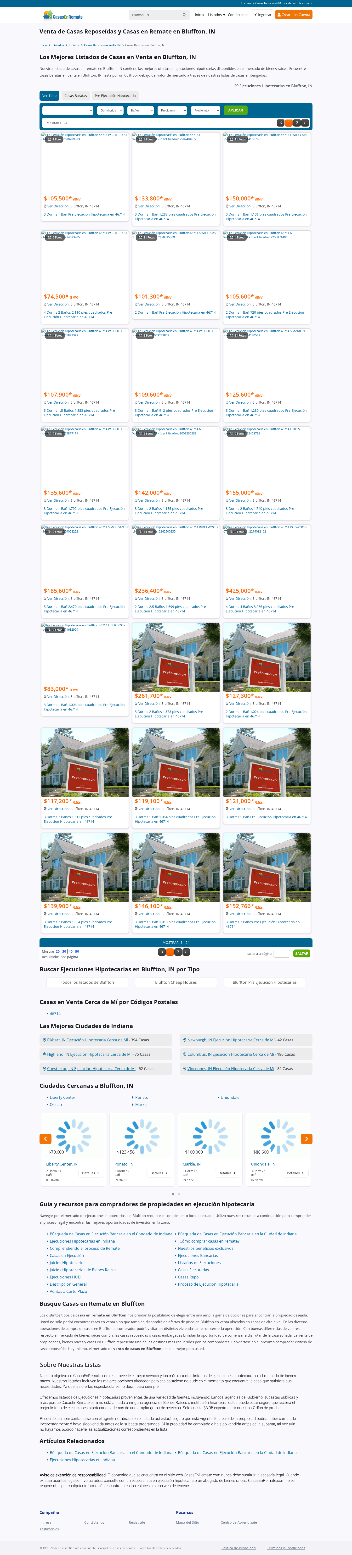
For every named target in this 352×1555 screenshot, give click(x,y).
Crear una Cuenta (295, 14)
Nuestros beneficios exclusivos (205, 1248)
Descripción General (68, 1284)
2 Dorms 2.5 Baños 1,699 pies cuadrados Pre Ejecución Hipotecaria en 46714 (170, 608)
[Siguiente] (305, 123)
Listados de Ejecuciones (199, 1262)
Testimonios (49, 1529)
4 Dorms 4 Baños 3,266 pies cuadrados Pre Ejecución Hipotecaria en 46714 (260, 608)
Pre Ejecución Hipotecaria (115, 95)
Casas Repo (188, 1277)
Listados (215, 14)
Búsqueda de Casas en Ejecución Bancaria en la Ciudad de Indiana (237, 1234)
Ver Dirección (58, 206)
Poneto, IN (123, 1164)
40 (71, 951)
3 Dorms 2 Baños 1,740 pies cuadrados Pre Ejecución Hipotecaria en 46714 (260, 510)
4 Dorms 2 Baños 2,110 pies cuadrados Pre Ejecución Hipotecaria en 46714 (78, 314)
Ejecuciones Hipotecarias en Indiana (82, 1241)
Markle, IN (192, 1164)
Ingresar (264, 14)
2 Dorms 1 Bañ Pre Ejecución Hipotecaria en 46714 (175, 312)
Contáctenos (238, 14)
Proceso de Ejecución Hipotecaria (208, 1284)
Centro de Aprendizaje (239, 1522)
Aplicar (235, 110)
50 (77, 951)
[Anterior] (280, 123)
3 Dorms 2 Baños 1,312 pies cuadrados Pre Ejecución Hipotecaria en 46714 (78, 819)
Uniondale (230, 1097)
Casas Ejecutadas (193, 1269)
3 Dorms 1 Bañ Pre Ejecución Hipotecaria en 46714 (84, 214)
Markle (141, 1104)
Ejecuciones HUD (65, 1277)
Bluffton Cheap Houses (176, 982)
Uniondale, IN (263, 1164)
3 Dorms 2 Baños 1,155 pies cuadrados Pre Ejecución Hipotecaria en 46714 (169, 510)
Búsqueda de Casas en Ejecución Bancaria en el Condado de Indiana (111, 1234)
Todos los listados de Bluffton (87, 982)
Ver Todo (49, 95)
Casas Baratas (75, 95)
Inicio (199, 14)
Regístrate (137, 1522)
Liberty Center (62, 1097)
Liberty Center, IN (62, 1164)
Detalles (89, 1173)
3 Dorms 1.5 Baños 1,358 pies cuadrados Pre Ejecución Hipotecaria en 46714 (79, 412)
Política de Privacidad (238, 1548)
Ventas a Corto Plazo (68, 1291)
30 (64, 951)
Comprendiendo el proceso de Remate (85, 1248)
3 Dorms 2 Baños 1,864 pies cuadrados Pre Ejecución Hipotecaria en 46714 (78, 924)
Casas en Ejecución (67, 1255)
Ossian (56, 1104)
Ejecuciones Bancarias (198, 1255)
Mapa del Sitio (187, 1522)
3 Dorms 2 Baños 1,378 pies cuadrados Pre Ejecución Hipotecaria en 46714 (169, 713)
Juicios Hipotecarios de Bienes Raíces (83, 1269)
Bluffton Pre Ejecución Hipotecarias (265, 982)
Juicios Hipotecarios (67, 1262)
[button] (173, 1194)
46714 (55, 1013)
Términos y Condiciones (286, 1548)
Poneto (141, 1097)
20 (58, 951)
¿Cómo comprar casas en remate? (208, 1241)
